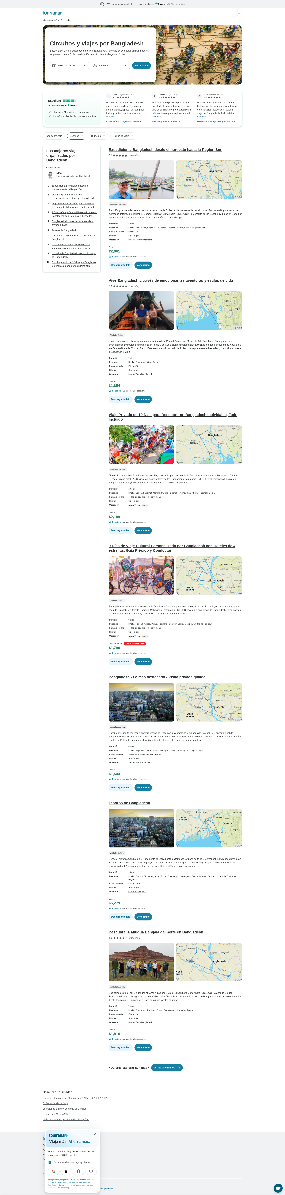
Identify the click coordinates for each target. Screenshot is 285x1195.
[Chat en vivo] (278, 1188)
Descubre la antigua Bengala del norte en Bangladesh (216, 121)
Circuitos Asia (53, 20)
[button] (175, 256)
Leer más (110, 117)
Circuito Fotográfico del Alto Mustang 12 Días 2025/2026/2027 (75, 1098)
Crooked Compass (137, 891)
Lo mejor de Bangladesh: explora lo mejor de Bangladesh (74, 255)
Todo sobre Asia (53, 136)
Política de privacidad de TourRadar (72, 1182)
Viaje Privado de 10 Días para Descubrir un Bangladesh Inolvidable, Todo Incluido (73, 205)
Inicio (45, 20)
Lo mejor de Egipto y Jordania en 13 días (64, 1109)
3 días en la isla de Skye (55, 1103)
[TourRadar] (53, 13)
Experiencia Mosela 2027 (56, 1114)
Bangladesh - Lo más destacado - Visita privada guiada (73, 223)
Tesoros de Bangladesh (64, 230)
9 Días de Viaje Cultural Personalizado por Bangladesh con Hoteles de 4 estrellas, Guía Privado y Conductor (74, 214)
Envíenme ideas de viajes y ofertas (71, 1162)
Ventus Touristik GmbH (139, 762)
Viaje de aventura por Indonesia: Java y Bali (66, 1119)
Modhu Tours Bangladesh (140, 240)
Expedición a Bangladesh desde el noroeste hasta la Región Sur (123, 121)
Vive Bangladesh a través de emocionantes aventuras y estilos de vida (170, 121)
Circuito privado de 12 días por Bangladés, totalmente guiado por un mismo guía (74, 264)
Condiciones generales (102, 1189)
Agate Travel (134, 505)
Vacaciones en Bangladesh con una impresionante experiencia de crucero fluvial (71, 246)
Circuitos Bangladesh (69, 20)
